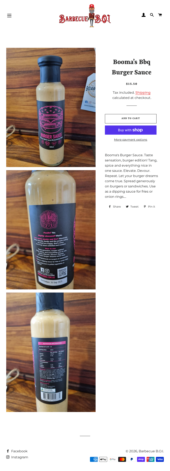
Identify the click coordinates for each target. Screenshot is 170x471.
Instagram (19, 457)
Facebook (19, 451)
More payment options (130, 139)
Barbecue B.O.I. (151, 451)
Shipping (143, 93)
